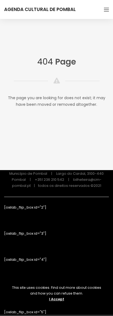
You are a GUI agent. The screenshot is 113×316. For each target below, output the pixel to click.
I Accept (56, 299)
